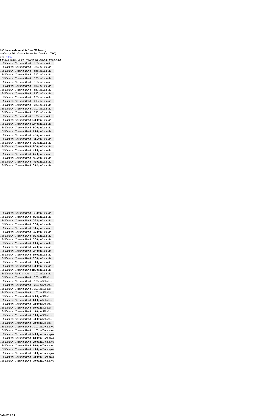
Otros (9, 56)
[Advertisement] (103, 25)
